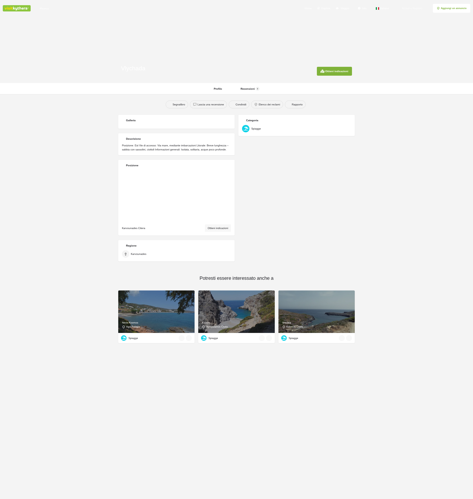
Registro (417, 8)
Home (308, 8)
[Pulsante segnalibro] (189, 338)
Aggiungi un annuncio (454, 8)
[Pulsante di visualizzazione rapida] (182, 338)
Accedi (406, 8)
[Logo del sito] (17, 7)
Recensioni (249, 88)
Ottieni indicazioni (218, 228)
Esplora (325, 8)
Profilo (218, 88)
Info (364, 8)
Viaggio (344, 8)
